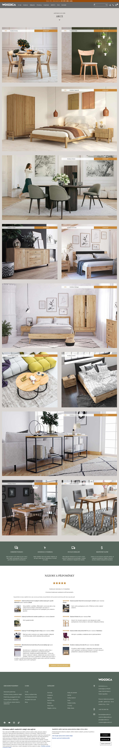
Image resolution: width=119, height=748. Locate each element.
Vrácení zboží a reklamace (11, 699)
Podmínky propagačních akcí (12, 697)
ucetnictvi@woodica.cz (105, 717)
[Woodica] (9, 4)
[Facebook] (5, 722)
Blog (26, 702)
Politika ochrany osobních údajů (13, 694)
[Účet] (110, 5)
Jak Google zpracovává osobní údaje (62, 731)
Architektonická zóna (31, 697)
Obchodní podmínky (9, 692)
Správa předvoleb (105, 739)
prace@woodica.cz (104, 719)
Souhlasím (105, 731)
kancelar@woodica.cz (105, 714)
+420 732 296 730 (103, 709)
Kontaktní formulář (30, 699)
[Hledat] (106, 5)
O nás (26, 692)
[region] (59, 735)
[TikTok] (19, 722)
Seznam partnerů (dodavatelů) (61, 734)
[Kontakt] (113, 5)
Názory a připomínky (31, 694)
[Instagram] (14, 722)
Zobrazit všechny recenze (59, 665)
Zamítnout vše (105, 735)
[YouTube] (9, 722)
